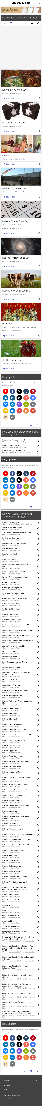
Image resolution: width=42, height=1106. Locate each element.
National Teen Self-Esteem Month (14, 882)
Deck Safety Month (9, 559)
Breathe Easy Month (9, 554)
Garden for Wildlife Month (11, 582)
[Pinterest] (33, 391)
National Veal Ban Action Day (16, 290)
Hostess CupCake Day (13, 122)
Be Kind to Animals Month (11, 538)
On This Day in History (13, 360)
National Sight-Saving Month (12, 866)
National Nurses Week (10, 522)
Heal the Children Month (11, 609)
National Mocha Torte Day (15, 221)
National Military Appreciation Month (15, 806)
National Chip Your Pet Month (13, 724)
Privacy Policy (8, 1099)
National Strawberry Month (12, 871)
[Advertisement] (21, 48)
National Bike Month (9, 719)
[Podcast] (19, 404)
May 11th (19, 93)
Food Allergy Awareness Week (13, 440)
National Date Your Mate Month (13, 740)
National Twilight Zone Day (15, 257)
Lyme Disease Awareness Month (14, 662)
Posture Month (7, 905)
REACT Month (7, 910)
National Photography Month (12, 829)
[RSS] (26, 410)
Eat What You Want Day (14, 89)
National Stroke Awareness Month (15, 877)
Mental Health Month (10, 680)
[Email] (5, 417)
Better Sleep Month (9, 549)
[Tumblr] (26, 391)
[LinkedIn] (5, 398)
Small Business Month (10, 916)
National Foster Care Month (12, 756)
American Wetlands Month (12, 527)
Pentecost (7, 323)
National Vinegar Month (11, 895)
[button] (2, 2)
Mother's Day (9, 155)
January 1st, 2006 (14, 1015)
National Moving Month (10, 811)
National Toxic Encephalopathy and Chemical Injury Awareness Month (15, 888)
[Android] (26, 404)
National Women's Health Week (13, 450)
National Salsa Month (10, 861)
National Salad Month (10, 855)
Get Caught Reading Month (12, 588)
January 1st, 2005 (14, 970)
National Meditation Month (12, 800)
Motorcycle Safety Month (11, 685)
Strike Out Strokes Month (11, 926)
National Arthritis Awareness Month (15, 690)
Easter (19, 330)
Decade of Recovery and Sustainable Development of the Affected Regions (16, 1012)
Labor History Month (9, 651)
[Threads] (19, 398)
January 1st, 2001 (14, 941)
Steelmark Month (8, 921)
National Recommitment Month (13, 850)
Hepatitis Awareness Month (12, 620)
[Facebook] (12, 391)
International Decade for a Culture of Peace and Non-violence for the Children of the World (18, 948)
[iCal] (33, 410)
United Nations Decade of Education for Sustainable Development (17, 985)
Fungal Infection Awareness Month (15, 577)
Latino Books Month (9, 657)
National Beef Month (9, 714)
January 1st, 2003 (14, 997)
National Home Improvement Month (15, 785)
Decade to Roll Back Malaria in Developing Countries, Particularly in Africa (18, 938)
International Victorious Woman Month (16, 635)
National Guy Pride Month (11, 767)
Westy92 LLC (19, 1095)
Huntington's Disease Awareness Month (17, 625)
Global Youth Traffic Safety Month (14, 598)
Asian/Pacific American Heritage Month (17, 533)
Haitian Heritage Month (10, 604)
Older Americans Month (11, 900)
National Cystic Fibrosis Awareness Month (18, 735)
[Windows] (12, 410)
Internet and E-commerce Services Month (17, 641)
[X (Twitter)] (19, 391)
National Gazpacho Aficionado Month (16, 761)
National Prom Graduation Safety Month (17, 840)
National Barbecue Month (11, 708)
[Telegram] (12, 404)
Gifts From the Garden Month (13, 593)
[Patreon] (26, 398)
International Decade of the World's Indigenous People (15, 967)
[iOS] (33, 404)
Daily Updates (9, 377)
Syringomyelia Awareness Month (14, 932)
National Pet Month (9, 824)
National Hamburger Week (12, 445)
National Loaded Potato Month (13, 795)
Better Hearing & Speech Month (14, 543)
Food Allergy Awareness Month (14, 572)
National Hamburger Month (12, 772)
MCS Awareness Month (11, 667)
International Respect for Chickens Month (17, 630)
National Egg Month (9, 751)
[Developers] (12, 417)
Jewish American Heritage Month (14, 646)
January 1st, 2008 (14, 979)
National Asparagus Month (12, 696)
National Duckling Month (11, 745)
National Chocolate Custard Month (14, 730)
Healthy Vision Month (10, 614)
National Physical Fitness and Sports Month (18, 834)
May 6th (29, 524)
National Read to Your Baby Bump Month (17, 845)
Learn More (9, 98)
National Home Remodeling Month (15, 790)
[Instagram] (12, 398)
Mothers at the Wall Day (14, 188)
